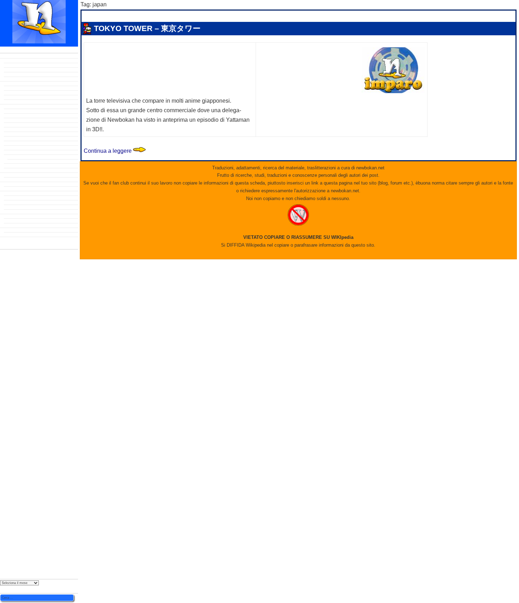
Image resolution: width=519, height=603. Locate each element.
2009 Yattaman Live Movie (28, 139)
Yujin (5, 568)
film (4, 355)
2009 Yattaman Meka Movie (28, 143)
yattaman (20, 556)
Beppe (127, 38)
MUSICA (8, 422)
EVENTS (7, 184)
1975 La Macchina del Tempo (30, 116)
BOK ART (9, 84)
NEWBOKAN (11, 239)
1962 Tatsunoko (18, 111)
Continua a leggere (115, 151)
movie (15, 413)
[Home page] (39, 41)
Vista (4, 520)
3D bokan (13, 88)
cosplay (9, 309)
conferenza (18, 302)
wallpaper (22, 527)
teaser (6, 495)
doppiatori (22, 317)
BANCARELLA (13, 61)
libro (5, 373)
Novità (10, 74)
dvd (5, 326)
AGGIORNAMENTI (17, 56)
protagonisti (17, 448)
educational (15, 334)
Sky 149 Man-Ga (19, 207)
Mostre (7, 405)
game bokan (15, 179)
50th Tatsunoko (21, 253)
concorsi (9, 295)
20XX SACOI (15, 166)
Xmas (9, 546)
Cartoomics (18, 288)
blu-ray (8, 273)
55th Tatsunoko (14, 259)
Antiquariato (15, 65)
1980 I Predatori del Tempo (28, 125)
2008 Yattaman (17, 134)
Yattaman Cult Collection (27, 79)
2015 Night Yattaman (23, 152)
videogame (16, 513)
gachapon (11, 360)
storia (7, 482)
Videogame (14, 212)
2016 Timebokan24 (21, 157)
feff (6, 347)
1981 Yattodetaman (21, 129)
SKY (5, 471)
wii (2, 535)
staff (5, 477)
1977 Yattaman (17, 120)
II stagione (16, 161)
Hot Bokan (14, 235)
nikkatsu (18, 429)
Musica (10, 202)
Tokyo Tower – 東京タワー (147, 28)
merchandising (34, 397)
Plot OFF (12, 170)
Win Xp (6, 540)
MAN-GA (8, 383)
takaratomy (18, 489)
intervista (16, 367)
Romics (8, 454)
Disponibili (14, 70)
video (13, 503)
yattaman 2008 (13, 564)
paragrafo (17, 439)
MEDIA (6, 193)
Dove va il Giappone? (24, 225)
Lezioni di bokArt (20, 97)
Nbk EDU (8, 216)
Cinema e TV (15, 198)
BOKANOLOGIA (15, 106)
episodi (9, 340)
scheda (17, 462)
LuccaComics (14, 378)
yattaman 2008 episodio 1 (233, 38)
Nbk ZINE (8, 230)
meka (6, 389)
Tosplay (11, 102)
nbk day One (16, 189)
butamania (19, 280)
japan (175, 38)
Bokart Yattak (16, 93)
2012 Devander (17, 148)
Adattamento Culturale (25, 221)
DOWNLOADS (13, 175)
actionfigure (21, 265)
